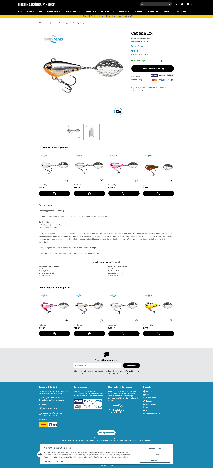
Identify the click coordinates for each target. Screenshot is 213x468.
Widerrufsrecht (152, 404)
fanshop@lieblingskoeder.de (54, 400)
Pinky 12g (112, 185)
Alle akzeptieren (155, 449)
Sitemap (149, 410)
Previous (42, 174)
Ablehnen (155, 460)
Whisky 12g (78, 185)
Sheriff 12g (147, 185)
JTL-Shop (110, 465)
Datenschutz (58, 461)
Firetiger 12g (148, 325)
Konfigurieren (155, 454)
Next (170, 174)
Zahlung (149, 394)
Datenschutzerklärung (110, 371)
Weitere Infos (137, 46)
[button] (182, 4)
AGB (147, 407)
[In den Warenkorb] (40, 29)
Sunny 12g (43, 185)
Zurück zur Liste (45, 23)
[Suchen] (169, 4)
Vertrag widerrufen (106, 433)
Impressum (48, 461)
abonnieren (131, 365)
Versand (147, 54)
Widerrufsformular (153, 414)
